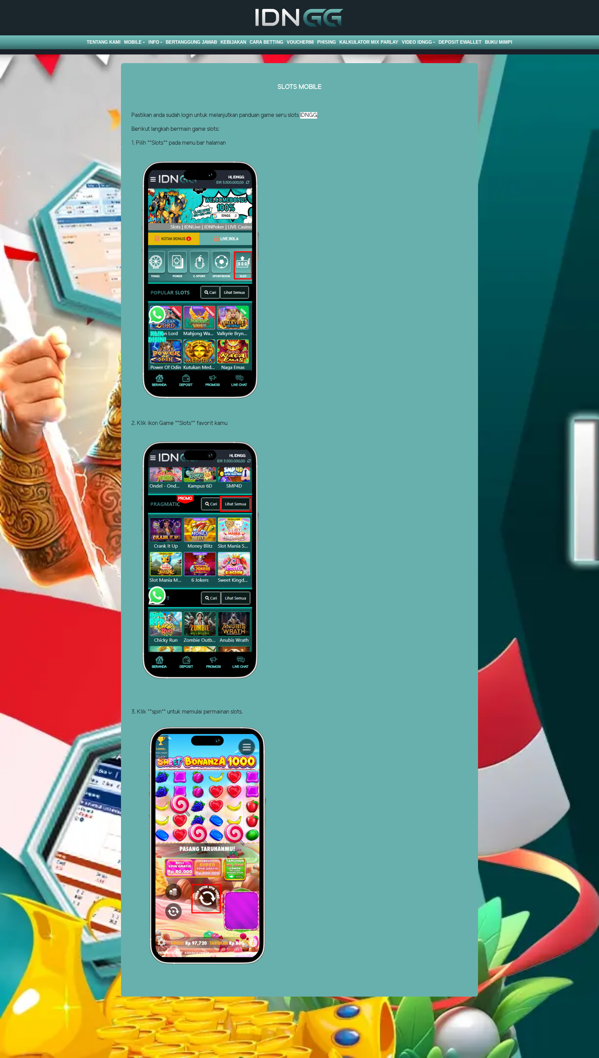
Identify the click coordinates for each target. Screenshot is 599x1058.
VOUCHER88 (300, 42)
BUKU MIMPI (498, 42)
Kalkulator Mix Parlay (368, 42)
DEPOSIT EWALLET (460, 42)
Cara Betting (266, 42)
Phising (326, 42)
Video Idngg (417, 42)
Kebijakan (233, 42)
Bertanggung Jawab (191, 42)
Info (153, 42)
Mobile (133, 42)
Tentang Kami (104, 42)
